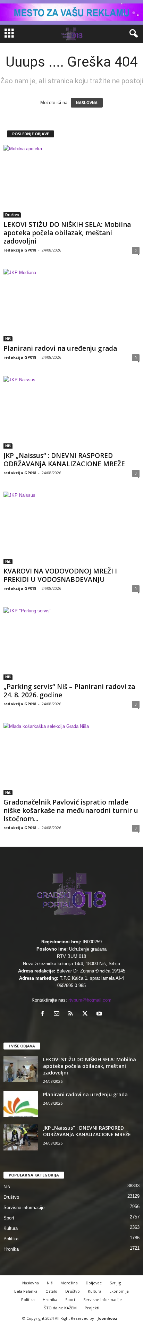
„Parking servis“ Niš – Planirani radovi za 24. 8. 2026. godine (69, 690)
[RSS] (72, 1014)
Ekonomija (119, 1291)
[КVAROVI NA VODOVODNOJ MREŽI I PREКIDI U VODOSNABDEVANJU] (71, 528)
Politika (10, 1238)
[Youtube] (100, 1014)
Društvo (12, 214)
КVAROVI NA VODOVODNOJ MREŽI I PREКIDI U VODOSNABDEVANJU (60, 575)
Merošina (69, 1282)
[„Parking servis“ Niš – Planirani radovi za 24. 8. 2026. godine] (71, 643)
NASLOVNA (87, 103)
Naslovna (30, 1282)
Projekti (92, 1307)
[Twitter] (86, 1014)
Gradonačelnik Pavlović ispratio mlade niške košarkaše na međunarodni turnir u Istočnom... (70, 810)
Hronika (11, 1249)
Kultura (10, 1228)
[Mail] (58, 1014)
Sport (8, 1218)
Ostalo (51, 1291)
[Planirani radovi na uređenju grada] (71, 305)
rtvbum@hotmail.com (89, 1000)
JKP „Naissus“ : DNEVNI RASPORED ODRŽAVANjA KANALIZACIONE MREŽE (64, 459)
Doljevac (94, 1282)
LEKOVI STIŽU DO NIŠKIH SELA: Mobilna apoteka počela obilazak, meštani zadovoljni (67, 233)
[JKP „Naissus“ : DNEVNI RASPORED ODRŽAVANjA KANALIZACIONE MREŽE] (71, 412)
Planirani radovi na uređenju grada (60, 348)
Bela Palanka (25, 1291)
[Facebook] (44, 1014)
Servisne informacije (23, 1207)
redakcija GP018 (19, 250)
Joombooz (107, 1318)
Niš (8, 338)
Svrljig (115, 1282)
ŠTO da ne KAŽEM (60, 1307)
